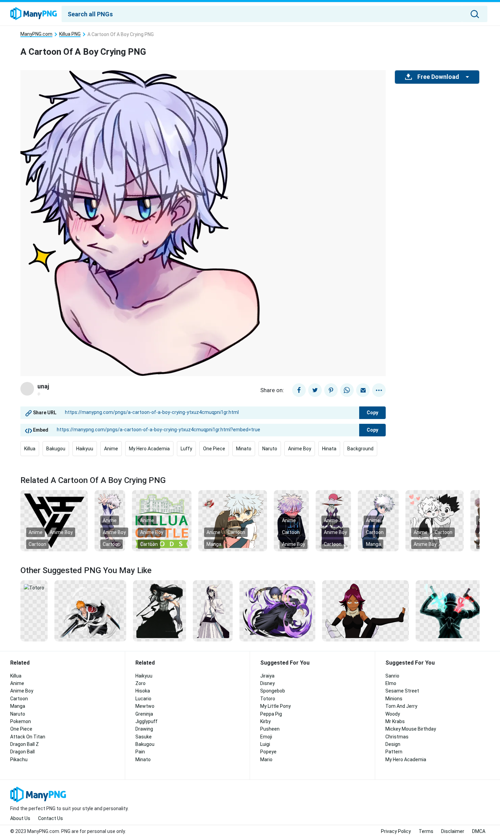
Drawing (144, 729)
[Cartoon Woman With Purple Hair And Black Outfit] (365, 610)
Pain (140, 751)
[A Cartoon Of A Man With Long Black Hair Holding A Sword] (159, 610)
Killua (29, 448)
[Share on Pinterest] (331, 390)
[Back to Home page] (33, 14)
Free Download (438, 76)
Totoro (267, 698)
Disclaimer (452, 831)
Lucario (143, 698)
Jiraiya (267, 676)
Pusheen (270, 729)
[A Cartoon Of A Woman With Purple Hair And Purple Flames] (277, 610)
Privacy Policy (396, 831)
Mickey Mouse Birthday (410, 729)
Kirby (265, 721)
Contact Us (50, 818)
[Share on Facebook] (299, 390)
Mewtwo (144, 706)
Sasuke (143, 736)
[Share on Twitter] (315, 390)
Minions (393, 698)
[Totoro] (34, 587)
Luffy (186, 448)
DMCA (478, 831)
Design (392, 744)
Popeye (268, 751)
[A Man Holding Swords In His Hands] (451, 610)
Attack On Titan (27, 736)
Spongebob (272, 691)
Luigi (265, 744)
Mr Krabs (395, 721)
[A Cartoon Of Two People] (434, 520)
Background (360, 448)
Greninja (144, 714)
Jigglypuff (146, 721)
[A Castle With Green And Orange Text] (161, 520)
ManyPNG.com (36, 34)
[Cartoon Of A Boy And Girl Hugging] (233, 520)
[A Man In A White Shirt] (212, 610)
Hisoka (142, 691)
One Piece (214, 448)
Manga (213, 544)
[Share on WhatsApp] (347, 390)
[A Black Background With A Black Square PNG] (54, 520)
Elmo (390, 683)
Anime (111, 448)
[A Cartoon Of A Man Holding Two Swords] (90, 610)
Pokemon (20, 721)
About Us (20, 818)
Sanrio (392, 676)
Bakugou (55, 448)
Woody (392, 714)
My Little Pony (275, 706)
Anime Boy (299, 448)
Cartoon (37, 544)
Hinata (329, 448)
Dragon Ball (22, 751)
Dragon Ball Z (24, 744)
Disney (267, 683)
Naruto (269, 448)
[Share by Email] (363, 390)
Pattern (393, 751)
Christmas (397, 736)
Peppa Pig (271, 714)
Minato (243, 448)
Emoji (266, 736)
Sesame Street (402, 691)
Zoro (140, 683)
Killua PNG (70, 34)
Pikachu (19, 759)
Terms (426, 831)
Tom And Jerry (401, 706)
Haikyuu (84, 448)
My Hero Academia (149, 448)
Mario (266, 759)
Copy (372, 412)
